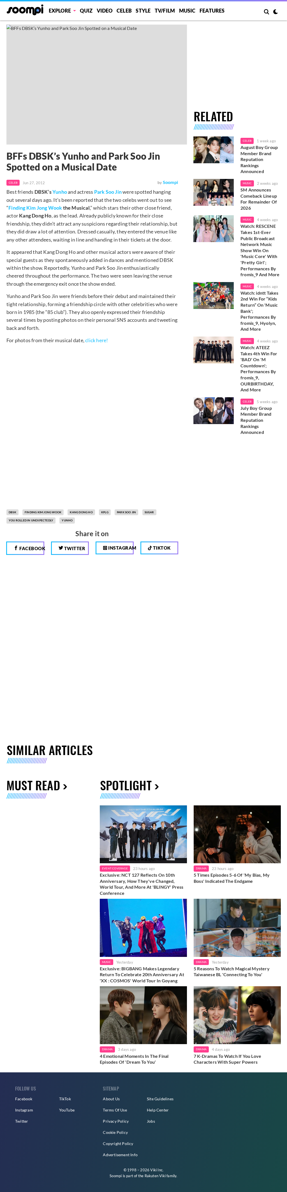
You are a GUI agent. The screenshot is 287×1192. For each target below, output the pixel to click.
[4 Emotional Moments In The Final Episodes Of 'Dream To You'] (143, 1015)
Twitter (74, 548)
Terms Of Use (115, 1110)
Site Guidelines (160, 1098)
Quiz (86, 11)
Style (143, 11)
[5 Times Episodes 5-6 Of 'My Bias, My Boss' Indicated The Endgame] (237, 834)
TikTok (65, 1098)
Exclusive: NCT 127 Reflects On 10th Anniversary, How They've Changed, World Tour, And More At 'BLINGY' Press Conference (142, 884)
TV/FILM (165, 11)
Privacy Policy (116, 1121)
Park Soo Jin (108, 192)
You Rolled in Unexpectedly (31, 520)
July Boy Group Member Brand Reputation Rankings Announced (256, 420)
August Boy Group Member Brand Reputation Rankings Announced (259, 159)
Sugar (149, 512)
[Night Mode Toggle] (275, 12)
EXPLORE (60, 11)
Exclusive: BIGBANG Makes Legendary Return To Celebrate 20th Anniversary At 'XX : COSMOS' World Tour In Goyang (142, 974)
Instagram (120, 547)
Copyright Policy (118, 1143)
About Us (111, 1098)
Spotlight (126, 785)
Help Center (158, 1110)
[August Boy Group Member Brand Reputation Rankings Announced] (213, 149)
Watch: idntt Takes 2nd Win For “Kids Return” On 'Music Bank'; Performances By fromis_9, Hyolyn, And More (259, 311)
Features (212, 11)
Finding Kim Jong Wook (35, 208)
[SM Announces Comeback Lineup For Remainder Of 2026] (213, 192)
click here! (96, 340)
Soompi (170, 182)
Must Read (33, 785)
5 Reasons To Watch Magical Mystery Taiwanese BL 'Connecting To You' (232, 971)
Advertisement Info (120, 1154)
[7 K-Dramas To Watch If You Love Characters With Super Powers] (237, 1015)
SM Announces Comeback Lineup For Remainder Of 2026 (258, 199)
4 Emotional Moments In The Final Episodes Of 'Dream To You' (134, 1059)
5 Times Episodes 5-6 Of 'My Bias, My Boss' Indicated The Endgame (232, 878)
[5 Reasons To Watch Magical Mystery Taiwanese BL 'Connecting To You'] (237, 928)
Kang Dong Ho (81, 512)
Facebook (31, 548)
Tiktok (161, 547)
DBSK (12, 512)
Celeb (124, 11)
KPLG (104, 512)
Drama (201, 868)
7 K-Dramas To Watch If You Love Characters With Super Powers (227, 1059)
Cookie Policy (115, 1132)
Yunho (59, 192)
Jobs (151, 1121)
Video (105, 11)
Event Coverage (115, 868)
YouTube (67, 1110)
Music (187, 11)
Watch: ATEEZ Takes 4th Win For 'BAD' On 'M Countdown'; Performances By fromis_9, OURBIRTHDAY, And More (258, 368)
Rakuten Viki (155, 1176)
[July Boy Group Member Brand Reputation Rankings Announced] (213, 410)
